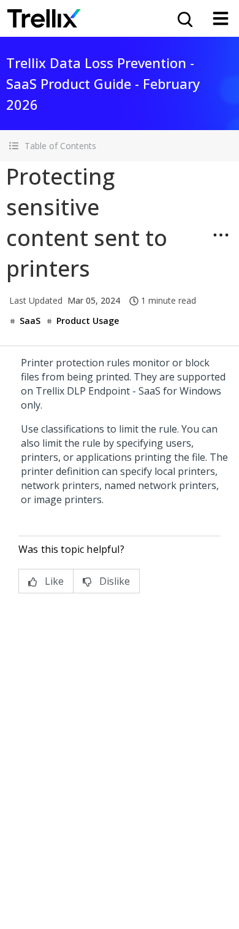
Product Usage (87, 320)
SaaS (30, 320)
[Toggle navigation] (220, 18)
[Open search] (184, 18)
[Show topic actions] (220, 235)
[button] (119, 145)
